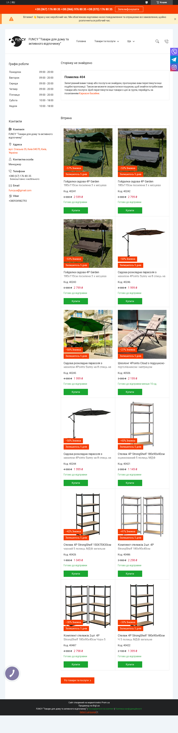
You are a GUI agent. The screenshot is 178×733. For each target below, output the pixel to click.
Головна (81, 41)
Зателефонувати (129, 9)
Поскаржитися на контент (101, 709)
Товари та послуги (104, 41)
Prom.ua (106, 702)
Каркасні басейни (89, 93)
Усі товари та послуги (76, 680)
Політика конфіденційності (128, 709)
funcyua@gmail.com (20, 190)
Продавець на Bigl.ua (89, 705)
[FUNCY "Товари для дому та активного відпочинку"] (17, 41)
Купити (76, 210)
